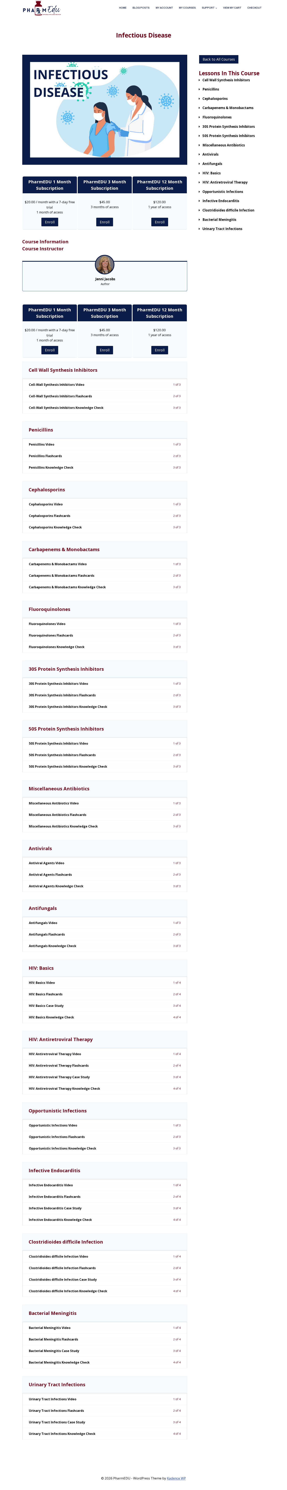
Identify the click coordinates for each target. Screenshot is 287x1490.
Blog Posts (141, 7)
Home (123, 7)
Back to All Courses (219, 59)
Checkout (254, 7)
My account (164, 7)
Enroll (50, 222)
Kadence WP (176, 1478)
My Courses (187, 7)
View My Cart (232, 7)
